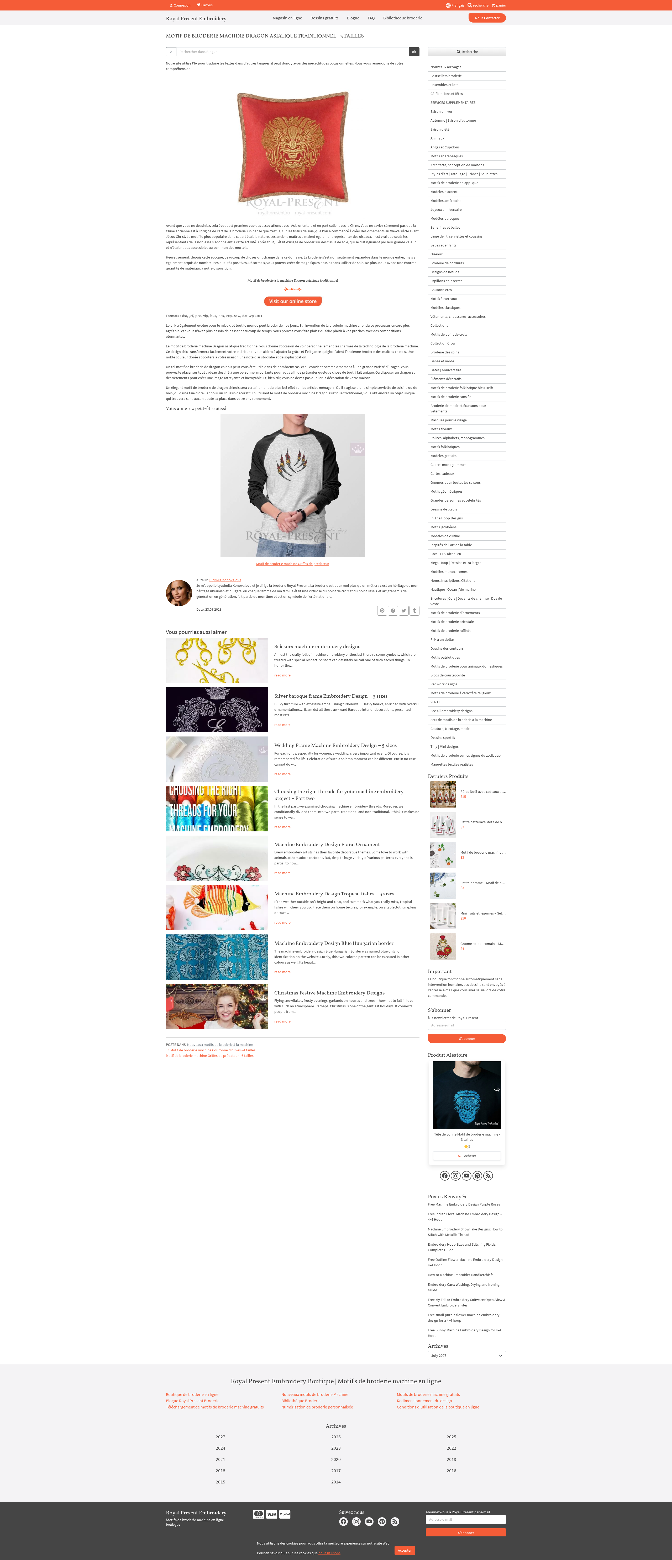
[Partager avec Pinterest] (382, 611)
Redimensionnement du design (424, 1400)
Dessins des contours (447, 648)
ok (414, 51)
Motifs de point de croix (448, 334)
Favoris (207, 4)
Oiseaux (436, 254)
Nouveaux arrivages (445, 66)
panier (500, 5)
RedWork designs (443, 684)
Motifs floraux (441, 429)
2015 (220, 1482)
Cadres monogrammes (448, 464)
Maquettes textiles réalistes (451, 764)
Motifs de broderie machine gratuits (428, 1394)
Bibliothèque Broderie (301, 1400)
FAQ (371, 17)
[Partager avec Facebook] (393, 611)
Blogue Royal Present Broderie (192, 1400)
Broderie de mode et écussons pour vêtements (458, 408)
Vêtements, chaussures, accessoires (458, 316)
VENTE (435, 702)
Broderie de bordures (447, 263)
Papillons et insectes (446, 280)
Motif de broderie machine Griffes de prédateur (292, 563)
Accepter (405, 1550)
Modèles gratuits (443, 455)
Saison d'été (439, 129)
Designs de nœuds (444, 272)
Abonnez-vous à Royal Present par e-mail (458, 1512)
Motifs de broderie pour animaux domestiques (466, 666)
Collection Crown (444, 343)
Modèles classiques (445, 307)
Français (457, 5)
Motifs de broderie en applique (454, 182)
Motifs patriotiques (445, 657)
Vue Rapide (467, 1097)
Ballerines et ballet (445, 227)
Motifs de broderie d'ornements (455, 612)
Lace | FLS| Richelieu (445, 553)
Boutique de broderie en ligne (192, 1394)
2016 (451, 1470)
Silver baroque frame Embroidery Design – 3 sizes (331, 696)
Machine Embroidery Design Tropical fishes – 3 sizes (334, 893)
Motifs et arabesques (446, 156)
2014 (336, 1482)
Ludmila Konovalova (225, 580)
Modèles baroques (444, 218)
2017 (336, 1470)
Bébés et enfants (443, 245)
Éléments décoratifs (445, 378)
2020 (336, 1459)
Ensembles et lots (444, 84)
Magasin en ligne (287, 17)
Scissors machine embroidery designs (317, 646)
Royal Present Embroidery (196, 18)
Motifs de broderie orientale (452, 621)
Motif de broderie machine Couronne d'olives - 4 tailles (212, 1050)
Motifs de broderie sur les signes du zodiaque (465, 755)
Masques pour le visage (448, 420)
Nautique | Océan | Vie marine (453, 589)
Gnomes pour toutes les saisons (455, 482)
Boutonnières (441, 289)
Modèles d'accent (444, 191)
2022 (451, 1448)
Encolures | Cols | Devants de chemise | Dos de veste (466, 601)
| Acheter (467, 1155)
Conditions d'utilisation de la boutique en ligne (438, 1407)
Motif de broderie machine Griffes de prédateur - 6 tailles (210, 1055)
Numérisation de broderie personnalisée (317, 1407)
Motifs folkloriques (445, 446)
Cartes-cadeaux (442, 473)
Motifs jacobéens (443, 527)
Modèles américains (445, 200)
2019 (451, 1459)
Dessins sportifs (442, 737)
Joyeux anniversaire (446, 209)
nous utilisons (329, 1553)
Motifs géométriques (446, 491)
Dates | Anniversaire (445, 370)
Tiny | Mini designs (444, 746)
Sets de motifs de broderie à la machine (461, 719)
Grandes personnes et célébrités (455, 500)
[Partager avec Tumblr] (414, 611)
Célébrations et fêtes (446, 93)
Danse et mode (442, 361)
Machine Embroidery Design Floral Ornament (327, 844)
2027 (220, 1437)
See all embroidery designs (451, 710)
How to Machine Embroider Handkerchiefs (460, 1274)
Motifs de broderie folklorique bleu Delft (461, 387)
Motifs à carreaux (443, 298)
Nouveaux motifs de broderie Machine (314, 1394)
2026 (336, 1437)
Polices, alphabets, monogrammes (457, 437)
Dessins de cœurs (444, 509)
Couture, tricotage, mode (450, 728)
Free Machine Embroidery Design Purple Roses (464, 1204)
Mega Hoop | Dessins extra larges (455, 562)
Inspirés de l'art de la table (451, 544)
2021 (220, 1459)
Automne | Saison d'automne (453, 120)
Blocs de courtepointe (447, 675)
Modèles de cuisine (445, 536)
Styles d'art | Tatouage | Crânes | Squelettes (463, 173)
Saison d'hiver (441, 111)
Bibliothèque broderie (402, 17)
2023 (336, 1448)
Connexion (182, 5)
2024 (220, 1448)
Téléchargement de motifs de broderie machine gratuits (215, 1407)
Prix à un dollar (442, 639)
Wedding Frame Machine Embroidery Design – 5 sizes (335, 745)
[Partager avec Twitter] (404, 611)
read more (282, 675)
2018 (220, 1470)
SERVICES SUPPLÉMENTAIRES (452, 102)
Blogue (353, 17)
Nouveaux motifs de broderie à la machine (220, 1044)
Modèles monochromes (449, 571)
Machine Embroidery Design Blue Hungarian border (333, 943)
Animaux (437, 138)
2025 (451, 1437)
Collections (439, 325)
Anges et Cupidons (445, 147)
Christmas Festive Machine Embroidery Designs (329, 992)
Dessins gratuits (325, 17)
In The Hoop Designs (446, 518)
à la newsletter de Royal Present (453, 1017)
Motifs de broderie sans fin (450, 396)
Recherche (469, 51)
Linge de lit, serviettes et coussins (456, 236)
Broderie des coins (444, 352)
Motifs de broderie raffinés (450, 630)
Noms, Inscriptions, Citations (452, 580)
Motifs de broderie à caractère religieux (460, 693)
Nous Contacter (487, 17)
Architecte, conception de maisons (457, 165)
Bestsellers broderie (446, 75)
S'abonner (467, 1038)
